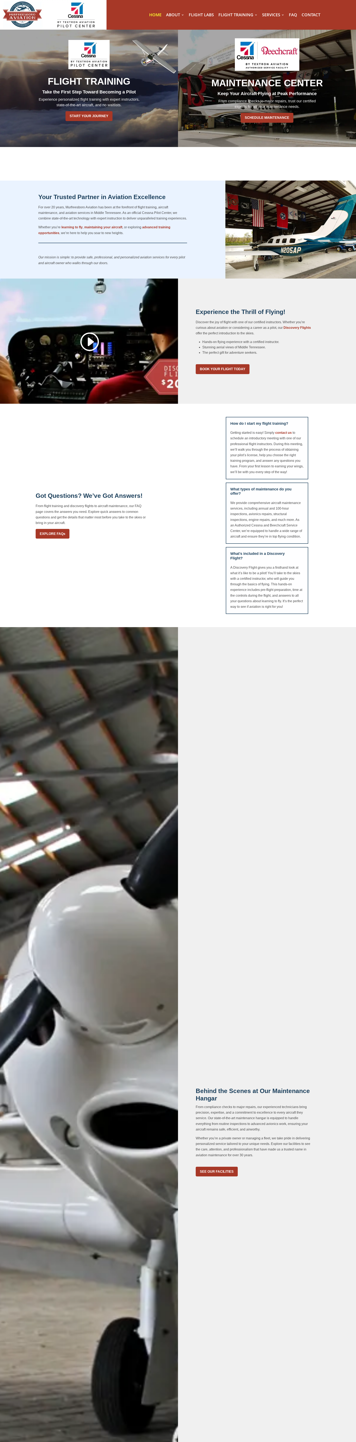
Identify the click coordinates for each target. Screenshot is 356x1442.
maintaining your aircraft (103, 227)
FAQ (293, 15)
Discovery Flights (297, 327)
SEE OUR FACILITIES (217, 1171)
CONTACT (311, 15)
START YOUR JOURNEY (89, 116)
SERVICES (271, 15)
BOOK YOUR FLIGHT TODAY (222, 369)
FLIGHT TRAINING (235, 15)
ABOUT (173, 15)
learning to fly (72, 227)
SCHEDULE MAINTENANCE (267, 117)
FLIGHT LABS (201, 15)
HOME (155, 15)
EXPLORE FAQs (52, 534)
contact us (283, 432)
